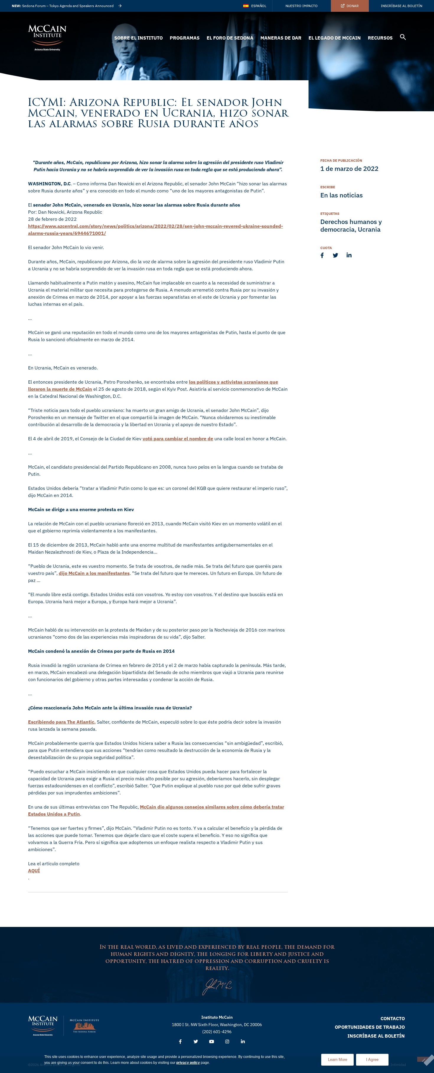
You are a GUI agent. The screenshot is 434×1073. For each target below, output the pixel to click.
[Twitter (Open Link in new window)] (196, 1042)
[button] (403, 37)
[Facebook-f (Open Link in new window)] (180, 1042)
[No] (423, 1059)
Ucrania (369, 229)
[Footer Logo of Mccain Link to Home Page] (43, 1026)
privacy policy (188, 1063)
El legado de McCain (335, 38)
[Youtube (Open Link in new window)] (211, 1042)
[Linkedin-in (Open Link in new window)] (243, 1042)
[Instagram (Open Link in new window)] (227, 1042)
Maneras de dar (280, 38)
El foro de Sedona (230, 38)
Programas (185, 38)
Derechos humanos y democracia (351, 225)
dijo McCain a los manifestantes (94, 573)
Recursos (380, 38)
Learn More (341, 1058)
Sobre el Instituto (138, 38)
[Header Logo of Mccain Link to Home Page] (47, 38)
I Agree (372, 1059)
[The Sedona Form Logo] (84, 1026)
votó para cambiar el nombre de (178, 438)
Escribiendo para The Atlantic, (62, 722)
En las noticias (341, 195)
